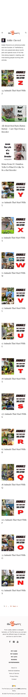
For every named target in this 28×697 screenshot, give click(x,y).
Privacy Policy (14, 676)
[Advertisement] (14, 15)
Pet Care (14, 651)
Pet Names (14, 654)
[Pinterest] (14, 642)
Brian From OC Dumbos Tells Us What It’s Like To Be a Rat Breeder (13, 167)
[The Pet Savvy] (14, 33)
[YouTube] (17, 642)
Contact (14, 679)
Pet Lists (14, 657)
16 (11, 606)
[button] (26, 33)
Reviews (14, 659)
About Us (14, 668)
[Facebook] (10, 642)
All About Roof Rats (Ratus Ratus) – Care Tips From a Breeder (13, 128)
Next (15, 606)
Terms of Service (14, 673)
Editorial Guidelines (14, 670)
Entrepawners (14, 662)
